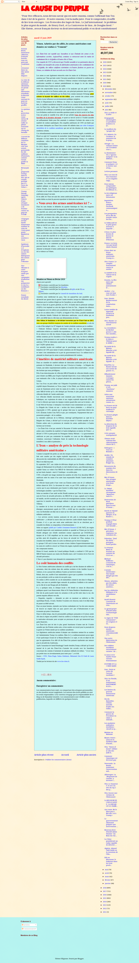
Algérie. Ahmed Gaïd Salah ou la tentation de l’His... (111, 851)
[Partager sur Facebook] (48, 674)
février (108, 880)
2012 (105, 909)
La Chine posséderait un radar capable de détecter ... (111, 842)
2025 (105, 65)
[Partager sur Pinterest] (50, 674)
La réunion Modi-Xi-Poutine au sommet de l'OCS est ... (109, 551)
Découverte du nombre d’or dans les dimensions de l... (110, 470)
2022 (105, 76)
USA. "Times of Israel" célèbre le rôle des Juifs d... (110, 750)
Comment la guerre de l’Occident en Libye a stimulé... (110, 716)
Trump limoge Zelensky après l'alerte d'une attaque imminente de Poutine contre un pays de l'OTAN (25, 202)
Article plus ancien (86, 754)
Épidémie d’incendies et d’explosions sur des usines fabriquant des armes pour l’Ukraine (25, 252)
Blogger (81, 959)
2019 (105, 86)
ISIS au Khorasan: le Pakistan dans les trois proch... (110, 861)
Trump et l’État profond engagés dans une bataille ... (110, 523)
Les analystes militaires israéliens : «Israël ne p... (110, 726)
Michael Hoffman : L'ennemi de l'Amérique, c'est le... (110, 563)
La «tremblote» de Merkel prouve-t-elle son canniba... (110, 331)
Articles (26, 925)
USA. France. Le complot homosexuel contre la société (110, 265)
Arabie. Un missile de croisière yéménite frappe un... (109, 459)
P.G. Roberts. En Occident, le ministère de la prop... (110, 137)
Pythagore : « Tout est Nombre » (109, 450)
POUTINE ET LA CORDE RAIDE (110, 665)
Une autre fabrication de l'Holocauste (110, 640)
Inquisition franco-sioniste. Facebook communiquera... (110, 205)
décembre (109, 89)
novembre (109, 92)
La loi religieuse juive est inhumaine (110, 195)
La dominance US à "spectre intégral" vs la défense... (110, 156)
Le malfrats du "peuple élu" (110, 130)
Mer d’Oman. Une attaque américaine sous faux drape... (110, 481)
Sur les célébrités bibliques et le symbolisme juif (111, 593)
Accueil (65, 754)
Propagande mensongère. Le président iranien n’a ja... (110, 122)
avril (107, 873)
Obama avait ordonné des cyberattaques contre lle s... (110, 441)
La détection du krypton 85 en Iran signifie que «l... (110, 427)
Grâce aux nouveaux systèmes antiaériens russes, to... (109, 398)
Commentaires (29, 929)
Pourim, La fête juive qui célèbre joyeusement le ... (110, 284)
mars (107, 877)
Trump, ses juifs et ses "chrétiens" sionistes (110, 388)
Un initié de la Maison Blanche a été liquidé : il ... (110, 358)
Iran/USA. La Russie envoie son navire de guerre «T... (110, 368)
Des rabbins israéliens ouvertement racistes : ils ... (110, 648)
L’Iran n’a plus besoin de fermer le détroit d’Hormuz (110, 236)
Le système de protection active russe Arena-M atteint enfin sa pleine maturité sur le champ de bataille (25, 120)
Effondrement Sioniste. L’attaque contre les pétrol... (109, 378)
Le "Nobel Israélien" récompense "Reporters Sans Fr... (110, 492)
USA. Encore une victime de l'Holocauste (110, 795)
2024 (105, 69)
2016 (105, 895)
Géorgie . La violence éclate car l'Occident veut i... (111, 146)
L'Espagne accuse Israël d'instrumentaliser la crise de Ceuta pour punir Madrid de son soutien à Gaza (25, 229)
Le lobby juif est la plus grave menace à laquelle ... (110, 226)
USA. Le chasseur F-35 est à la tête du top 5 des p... (111, 787)
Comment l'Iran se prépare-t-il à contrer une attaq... (110, 165)
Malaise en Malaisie (108, 733)
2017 (105, 891)
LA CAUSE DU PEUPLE (55, 9)
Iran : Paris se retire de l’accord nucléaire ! (109, 672)
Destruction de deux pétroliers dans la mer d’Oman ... (110, 503)
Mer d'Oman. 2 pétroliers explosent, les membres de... (110, 532)
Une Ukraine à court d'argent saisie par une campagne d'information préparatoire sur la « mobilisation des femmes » (25, 278)
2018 (105, 888)
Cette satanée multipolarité (110, 434)
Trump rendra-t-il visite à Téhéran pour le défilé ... (111, 340)
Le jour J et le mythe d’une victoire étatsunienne (110, 658)
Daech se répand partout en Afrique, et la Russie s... (110, 514)
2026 (105, 62)
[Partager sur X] (46, 674)
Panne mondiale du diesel (25, 297)
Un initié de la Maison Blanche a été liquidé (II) (110, 349)
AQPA (73, 289)
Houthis (64, 287)
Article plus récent (43, 754)
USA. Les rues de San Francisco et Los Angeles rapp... (110, 178)
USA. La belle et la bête (110, 114)
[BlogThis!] (44, 674)
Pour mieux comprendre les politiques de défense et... (111, 187)
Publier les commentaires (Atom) (58, 760)
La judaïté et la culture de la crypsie (110, 275)
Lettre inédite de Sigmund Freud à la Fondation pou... (110, 313)
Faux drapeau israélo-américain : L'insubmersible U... (111, 631)
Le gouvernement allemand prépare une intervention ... (111, 822)
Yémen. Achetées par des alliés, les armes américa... (111, 584)
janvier (108, 883)
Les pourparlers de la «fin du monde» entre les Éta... (110, 216)
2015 (105, 898)
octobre (108, 96)
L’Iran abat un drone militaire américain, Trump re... (110, 254)
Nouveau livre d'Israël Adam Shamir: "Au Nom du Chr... (110, 833)
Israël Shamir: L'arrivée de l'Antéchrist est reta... (111, 602)
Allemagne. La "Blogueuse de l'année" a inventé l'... (110, 777)
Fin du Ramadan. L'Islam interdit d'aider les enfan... (109, 704)
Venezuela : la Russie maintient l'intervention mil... (110, 767)
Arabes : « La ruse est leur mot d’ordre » (110, 293)
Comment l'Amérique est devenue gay (110, 758)
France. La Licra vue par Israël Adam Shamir (110, 245)
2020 (105, 83)
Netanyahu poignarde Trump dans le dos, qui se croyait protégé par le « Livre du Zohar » (25, 177)
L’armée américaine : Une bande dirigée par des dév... (111, 574)
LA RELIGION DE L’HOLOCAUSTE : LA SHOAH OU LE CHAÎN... (111, 803)
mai (106, 870)
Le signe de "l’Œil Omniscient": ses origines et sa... (111, 621)
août (107, 103)
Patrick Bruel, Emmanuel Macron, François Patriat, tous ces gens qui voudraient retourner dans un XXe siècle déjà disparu (25, 62)
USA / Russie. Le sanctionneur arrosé (110, 323)
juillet (107, 106)
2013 (105, 905)
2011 (105, 912)
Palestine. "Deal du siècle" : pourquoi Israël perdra (110, 541)
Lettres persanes (110, 171)
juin (107, 110)
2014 (105, 902)
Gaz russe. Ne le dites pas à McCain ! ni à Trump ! (110, 812)
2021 (105, 79)
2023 (105, 72)
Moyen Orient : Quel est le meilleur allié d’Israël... (110, 741)
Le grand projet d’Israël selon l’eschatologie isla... (110, 612)
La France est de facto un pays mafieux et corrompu (110, 408)
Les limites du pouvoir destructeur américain (110, 692)
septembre (109, 99)
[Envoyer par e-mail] (42, 674)
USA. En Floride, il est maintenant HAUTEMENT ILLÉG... (110, 682)
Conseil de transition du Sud (71, 293)
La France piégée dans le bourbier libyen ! (111, 418)
